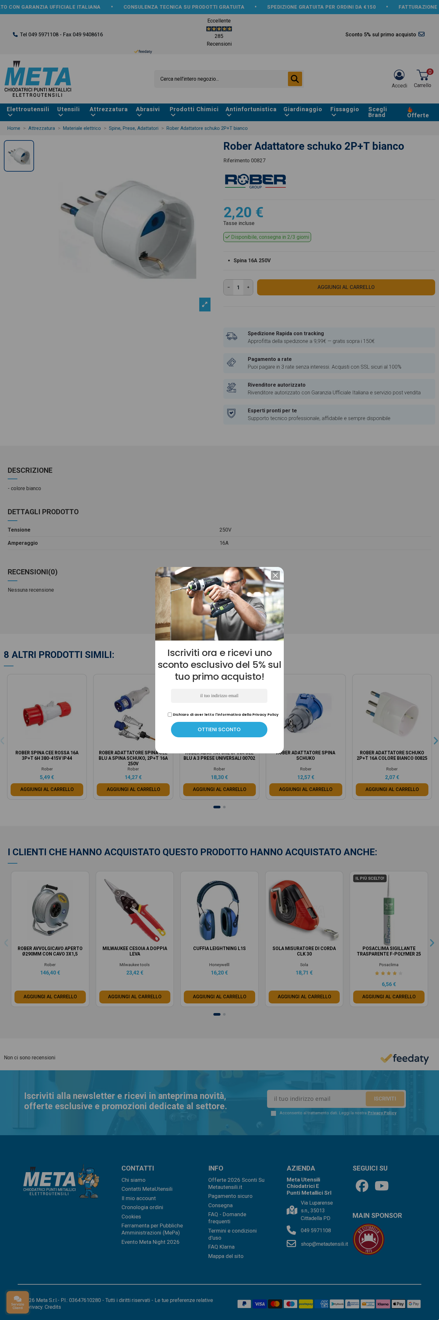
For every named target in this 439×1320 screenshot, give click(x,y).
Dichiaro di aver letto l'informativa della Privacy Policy (225, 714)
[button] (275, 575)
